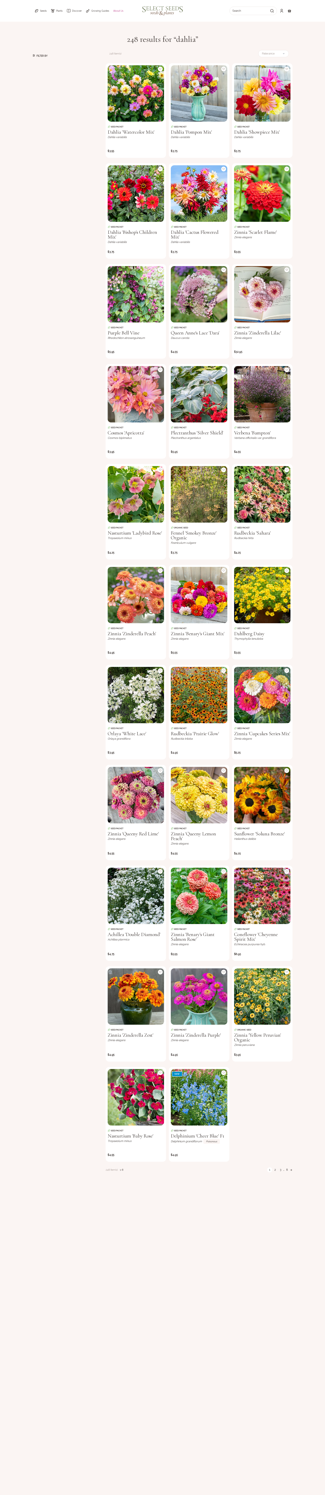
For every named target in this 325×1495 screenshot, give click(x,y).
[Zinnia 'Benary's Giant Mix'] (199, 595)
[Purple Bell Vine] (136, 294)
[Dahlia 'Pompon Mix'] (199, 93)
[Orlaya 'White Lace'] (136, 695)
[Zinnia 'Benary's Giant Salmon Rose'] (199, 896)
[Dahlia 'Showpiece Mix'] (262, 93)
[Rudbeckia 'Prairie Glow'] (199, 695)
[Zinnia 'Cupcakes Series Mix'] (262, 695)
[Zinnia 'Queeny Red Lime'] (136, 795)
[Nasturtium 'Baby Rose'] (136, 1097)
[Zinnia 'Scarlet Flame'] (262, 193)
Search (236, 10)
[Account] (282, 11)
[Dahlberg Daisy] (262, 595)
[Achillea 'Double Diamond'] (136, 896)
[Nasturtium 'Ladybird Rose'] (136, 494)
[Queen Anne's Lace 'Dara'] (199, 294)
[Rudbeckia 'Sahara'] (262, 494)
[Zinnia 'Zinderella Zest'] (136, 996)
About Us (118, 10)
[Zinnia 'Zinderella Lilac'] (262, 294)
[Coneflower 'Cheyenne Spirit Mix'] (262, 896)
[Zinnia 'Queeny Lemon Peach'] (199, 795)
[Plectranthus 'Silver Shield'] (199, 394)
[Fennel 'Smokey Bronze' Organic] (199, 494)
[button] (40, 11)
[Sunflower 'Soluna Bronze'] (262, 795)
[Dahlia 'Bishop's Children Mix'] (136, 193)
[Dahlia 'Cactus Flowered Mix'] (199, 193)
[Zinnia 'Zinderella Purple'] (199, 996)
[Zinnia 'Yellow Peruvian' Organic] (262, 996)
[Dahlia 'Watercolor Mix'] (136, 93)
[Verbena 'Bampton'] (262, 394)
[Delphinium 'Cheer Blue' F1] (199, 1097)
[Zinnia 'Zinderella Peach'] (136, 595)
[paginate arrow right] (291, 1170)
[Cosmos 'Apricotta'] (136, 394)
